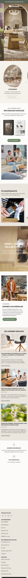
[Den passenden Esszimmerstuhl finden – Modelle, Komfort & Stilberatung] (14, 343)
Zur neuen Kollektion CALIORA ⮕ (14, 1)
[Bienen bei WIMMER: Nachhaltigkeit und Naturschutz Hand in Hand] (14, 413)
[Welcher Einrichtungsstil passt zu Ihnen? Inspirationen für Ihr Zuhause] (14, 378)
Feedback (3, 553)
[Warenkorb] (25, 6)
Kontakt (3, 548)
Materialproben (5, 565)
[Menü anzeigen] (2, 6)
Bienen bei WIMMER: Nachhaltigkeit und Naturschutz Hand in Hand (14, 424)
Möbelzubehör (4, 571)
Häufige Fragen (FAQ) (6, 551)
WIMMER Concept (5, 536)
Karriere (3, 528)
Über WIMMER (4, 522)
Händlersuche (4, 533)
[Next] (26, 1)
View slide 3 (15, 59)
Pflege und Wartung (6, 568)
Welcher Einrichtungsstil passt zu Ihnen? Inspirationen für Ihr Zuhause (13, 389)
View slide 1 (12, 59)
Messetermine (4, 530)
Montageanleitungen (6, 574)
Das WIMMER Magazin (14, 331)
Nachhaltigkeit (4, 525)
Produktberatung (5, 542)
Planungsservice (5, 545)
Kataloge (3, 562)
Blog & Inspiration (5, 559)
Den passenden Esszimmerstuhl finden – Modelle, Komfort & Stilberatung (14, 354)
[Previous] (2, 1)
